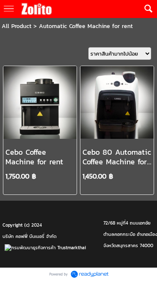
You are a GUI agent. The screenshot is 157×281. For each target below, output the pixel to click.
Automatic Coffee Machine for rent (86, 26)
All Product (16, 26)
